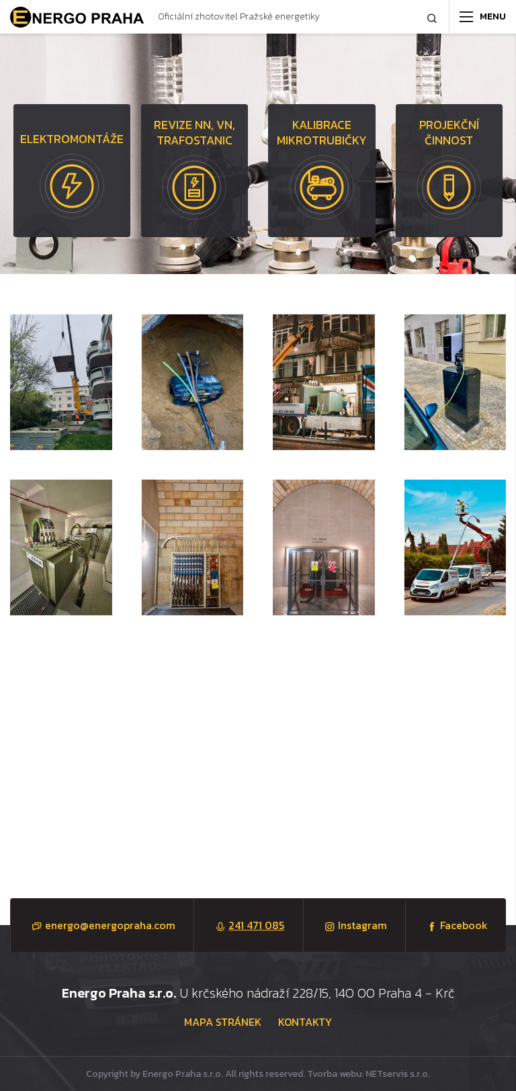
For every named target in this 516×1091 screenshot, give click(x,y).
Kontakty (305, 1022)
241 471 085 (256, 925)
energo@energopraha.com (110, 925)
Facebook (464, 925)
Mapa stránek (222, 1022)
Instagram (362, 925)
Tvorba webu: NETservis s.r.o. (368, 1074)
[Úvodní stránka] (77, 17)
